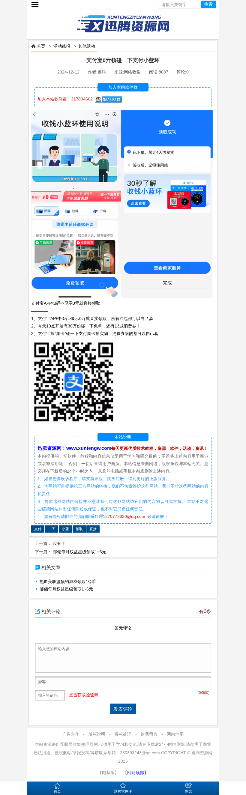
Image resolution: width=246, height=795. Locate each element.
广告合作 (70, 734)
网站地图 (175, 734)
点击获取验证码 (83, 694)
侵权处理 (123, 734)
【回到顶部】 (135, 772)
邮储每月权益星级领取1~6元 (79, 551)
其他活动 (86, 46)
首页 (41, 46)
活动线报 (61, 46)
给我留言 (149, 734)
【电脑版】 (108, 772)
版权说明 (96, 734)
